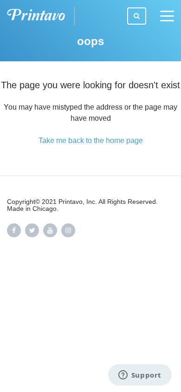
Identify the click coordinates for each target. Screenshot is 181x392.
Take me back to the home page (91, 140)
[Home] (41, 16)
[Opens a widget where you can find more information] (140, 375)
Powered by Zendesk (142, 270)
